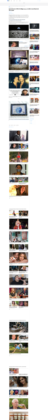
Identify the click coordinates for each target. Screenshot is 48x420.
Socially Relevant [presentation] (31, 93)
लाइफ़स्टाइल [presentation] (30, 29)
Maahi (30, 42)
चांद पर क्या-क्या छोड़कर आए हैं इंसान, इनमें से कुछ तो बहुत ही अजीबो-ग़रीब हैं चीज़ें (17, 19)
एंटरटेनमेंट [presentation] (30, 71)
